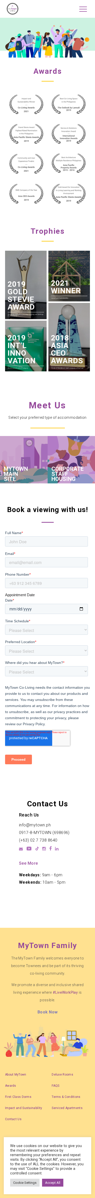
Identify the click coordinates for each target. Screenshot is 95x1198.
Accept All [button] (52, 1183)
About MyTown (15, 1074)
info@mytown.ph (35, 825)
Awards (10, 1085)
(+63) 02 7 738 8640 (38, 840)
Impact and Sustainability (23, 1108)
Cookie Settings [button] (24, 1183)
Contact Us (13, 1119)
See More (28, 863)
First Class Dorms (18, 1097)
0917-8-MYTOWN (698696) (44, 832)
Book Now (47, 1012)
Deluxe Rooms (62, 1074)
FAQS (55, 1085)
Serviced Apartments (67, 1108)
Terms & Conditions (66, 1097)
